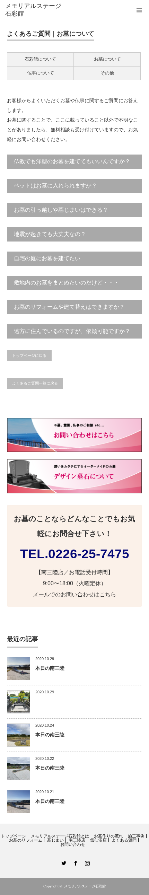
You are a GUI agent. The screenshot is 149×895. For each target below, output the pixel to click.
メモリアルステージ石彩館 (85, 886)
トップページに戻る (29, 355)
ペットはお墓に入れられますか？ (55, 185)
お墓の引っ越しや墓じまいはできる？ (61, 210)
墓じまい (55, 840)
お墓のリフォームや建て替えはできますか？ (69, 307)
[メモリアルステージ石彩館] (35, 9)
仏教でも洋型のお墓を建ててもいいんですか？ (72, 161)
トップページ (13, 836)
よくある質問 (124, 840)
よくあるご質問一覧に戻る (35, 383)
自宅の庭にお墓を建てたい (47, 258)
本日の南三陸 (49, 668)
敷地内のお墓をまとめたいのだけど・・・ (66, 283)
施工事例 (136, 836)
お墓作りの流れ (108, 836)
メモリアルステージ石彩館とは (60, 836)
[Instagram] (86, 862)
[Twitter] (63, 862)
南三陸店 (77, 840)
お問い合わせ (72, 844)
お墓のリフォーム (25, 840)
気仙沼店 (98, 840)
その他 (107, 73)
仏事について (40, 73)
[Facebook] (74, 862)
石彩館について (40, 59)
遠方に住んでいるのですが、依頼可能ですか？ (72, 331)
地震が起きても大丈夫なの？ (50, 234)
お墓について (107, 59)
